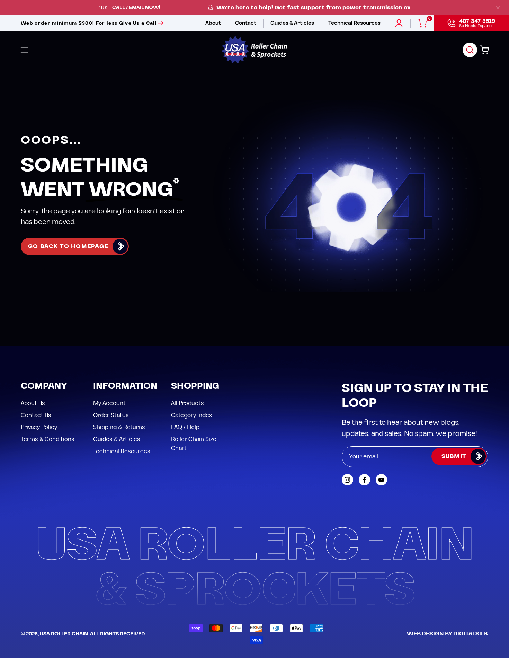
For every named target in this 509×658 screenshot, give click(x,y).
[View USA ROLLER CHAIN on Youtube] (381, 479)
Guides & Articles (116, 439)
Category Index (191, 415)
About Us (33, 403)
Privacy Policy (39, 427)
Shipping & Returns (119, 427)
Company (44, 386)
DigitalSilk (470, 634)
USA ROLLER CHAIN (64, 634)
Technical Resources (121, 451)
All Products (187, 403)
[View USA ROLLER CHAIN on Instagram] (347, 479)
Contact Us (36, 415)
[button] (470, 50)
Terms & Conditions (47, 439)
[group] (254, 7)
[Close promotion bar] (498, 7)
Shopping (195, 386)
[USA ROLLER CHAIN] (254, 49)
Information (125, 386)
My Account (109, 403)
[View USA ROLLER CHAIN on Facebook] (364, 479)
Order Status (111, 415)
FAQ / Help (185, 427)
